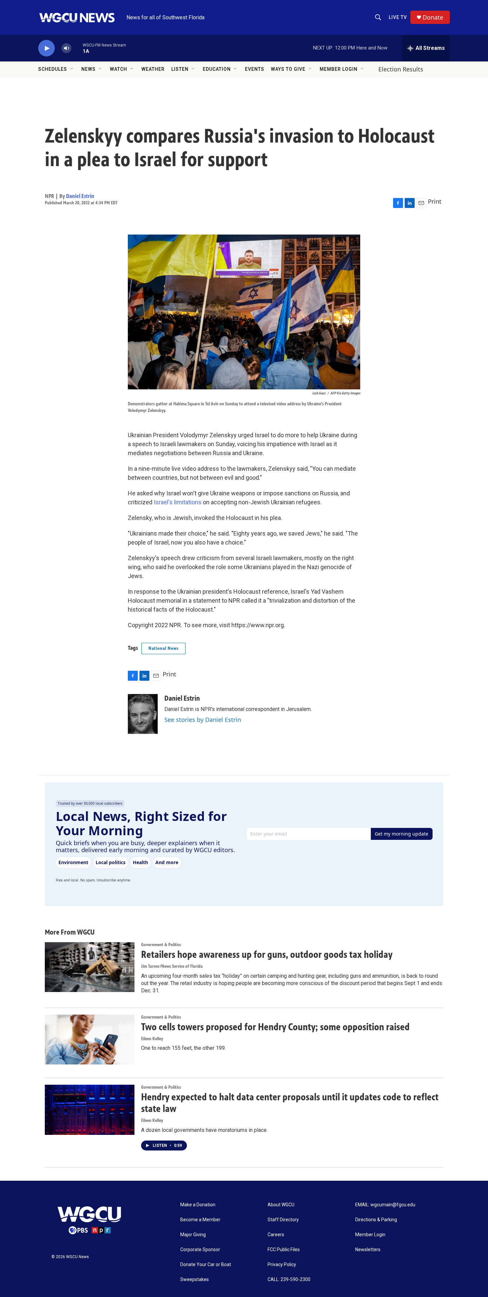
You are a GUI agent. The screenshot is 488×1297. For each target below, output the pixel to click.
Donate (433, 17)
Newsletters (367, 1249)
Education (217, 69)
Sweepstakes (194, 1279)
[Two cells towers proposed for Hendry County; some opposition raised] (89, 1039)
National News (163, 648)
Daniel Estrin (80, 196)
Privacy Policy (282, 1264)
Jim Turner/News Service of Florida (172, 966)
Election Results (400, 69)
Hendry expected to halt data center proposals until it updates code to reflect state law (290, 1103)
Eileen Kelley (152, 1039)
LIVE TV (398, 17)
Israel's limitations (178, 502)
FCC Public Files (284, 1249)
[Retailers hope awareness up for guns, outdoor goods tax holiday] (89, 967)
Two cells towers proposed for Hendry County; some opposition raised (275, 1027)
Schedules (52, 69)
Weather (153, 69)
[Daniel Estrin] (143, 714)
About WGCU (281, 1204)
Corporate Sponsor (200, 1249)
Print (435, 201)
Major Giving (193, 1234)
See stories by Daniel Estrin (202, 720)
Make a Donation (197, 1204)
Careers (276, 1234)
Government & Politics (161, 945)
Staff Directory (283, 1219)
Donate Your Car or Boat (205, 1264)
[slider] (77, 48)
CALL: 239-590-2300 (289, 1279)
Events (254, 69)
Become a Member (200, 1219)
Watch (118, 69)
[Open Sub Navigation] (72, 69)
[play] (46, 48)
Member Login (339, 69)
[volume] (66, 48)
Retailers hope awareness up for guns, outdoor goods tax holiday (266, 954)
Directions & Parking (376, 1219)
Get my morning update (401, 834)
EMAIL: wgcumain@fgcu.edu (385, 1204)
